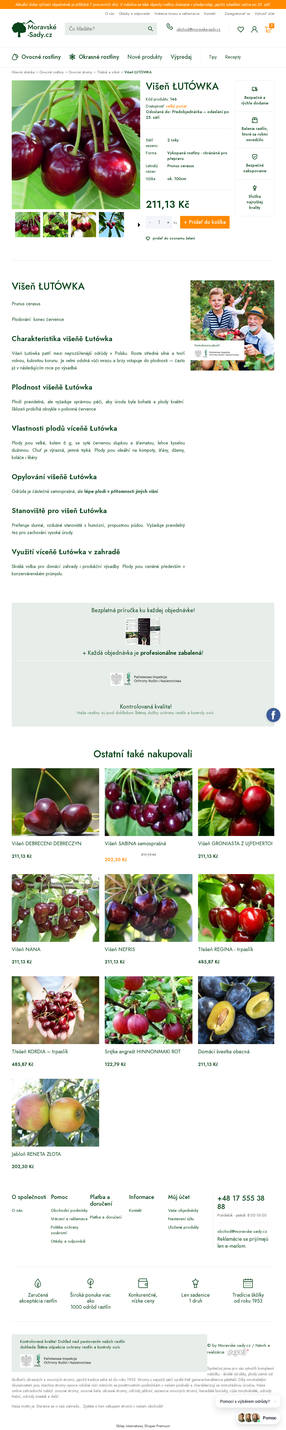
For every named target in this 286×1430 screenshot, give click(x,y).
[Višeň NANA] (55, 908)
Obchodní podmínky (69, 1210)
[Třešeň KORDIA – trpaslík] (55, 1010)
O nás (109, 13)
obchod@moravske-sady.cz (198, 29)
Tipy (213, 57)
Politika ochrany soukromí (64, 1230)
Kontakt (209, 13)
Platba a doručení (105, 1217)
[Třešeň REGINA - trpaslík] (241, 908)
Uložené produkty (183, 1227)
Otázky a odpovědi (68, 1241)
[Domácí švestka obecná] (241, 1010)
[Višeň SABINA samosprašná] (148, 802)
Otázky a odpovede (134, 13)
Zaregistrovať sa (237, 13)
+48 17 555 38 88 (240, 1202)
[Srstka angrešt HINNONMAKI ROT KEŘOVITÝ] (148, 1010)
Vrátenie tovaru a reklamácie (176, 13)
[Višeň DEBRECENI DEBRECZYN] (55, 802)
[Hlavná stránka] (34, 29)
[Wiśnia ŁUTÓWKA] (27, 224)
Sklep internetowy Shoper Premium (143, 1426)
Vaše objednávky (183, 1210)
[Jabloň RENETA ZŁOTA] (55, 1113)
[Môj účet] (254, 29)
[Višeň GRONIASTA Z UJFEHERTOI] (241, 802)
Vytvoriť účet (264, 13)
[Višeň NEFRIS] (148, 908)
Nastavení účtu (181, 1219)
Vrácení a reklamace (69, 1219)
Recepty (233, 57)
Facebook (273, 715)
